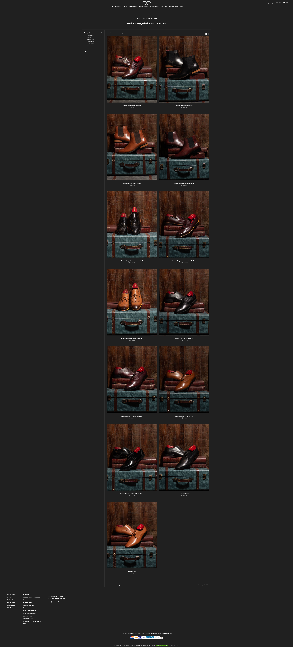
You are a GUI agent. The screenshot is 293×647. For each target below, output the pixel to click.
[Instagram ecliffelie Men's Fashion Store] (58, 602)
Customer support (28, 608)
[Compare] (284, 3)
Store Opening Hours (29, 610)
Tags (143, 18)
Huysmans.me (167, 633)
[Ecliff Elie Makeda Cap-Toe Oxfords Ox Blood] (132, 380)
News (181, 6)
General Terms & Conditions (31, 597)
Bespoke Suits (173, 6)
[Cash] (161, 638)
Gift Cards (164, 6)
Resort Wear (143, 6)
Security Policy (27, 616)
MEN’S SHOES (152, 18)
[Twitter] (54, 602)
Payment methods (28, 605)
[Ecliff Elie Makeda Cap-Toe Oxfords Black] (184, 302)
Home (138, 18)
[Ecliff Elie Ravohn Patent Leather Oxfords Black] (132, 457)
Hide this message (162, 645)
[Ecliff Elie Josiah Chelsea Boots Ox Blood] (184, 147)
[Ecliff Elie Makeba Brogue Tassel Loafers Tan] (132, 302)
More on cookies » (174, 645)
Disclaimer (26, 600)
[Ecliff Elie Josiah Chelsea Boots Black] (184, 69)
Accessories (154, 6)
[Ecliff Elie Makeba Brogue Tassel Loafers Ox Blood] (184, 224)
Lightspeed (154, 633)
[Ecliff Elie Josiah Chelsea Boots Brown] (132, 147)
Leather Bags (133, 6)
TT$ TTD (278, 3)
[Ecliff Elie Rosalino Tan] (132, 535)
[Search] (7, 3)
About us (26, 594)
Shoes (125, 6)
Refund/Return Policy (29, 613)
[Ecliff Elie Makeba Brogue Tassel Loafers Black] (132, 224)
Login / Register (271, 3)
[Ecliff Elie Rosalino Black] (184, 457)
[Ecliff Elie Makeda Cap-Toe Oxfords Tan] (184, 380)
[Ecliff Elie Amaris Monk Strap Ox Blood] (132, 69)
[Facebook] (51, 602)
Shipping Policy (28, 618)
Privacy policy (27, 602)
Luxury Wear (116, 6)
